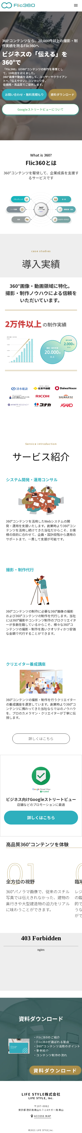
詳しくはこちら (41, 738)
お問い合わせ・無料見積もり (24, 94)
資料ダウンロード (62, 94)
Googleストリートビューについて (40, 109)
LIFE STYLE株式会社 (41, 1094)
